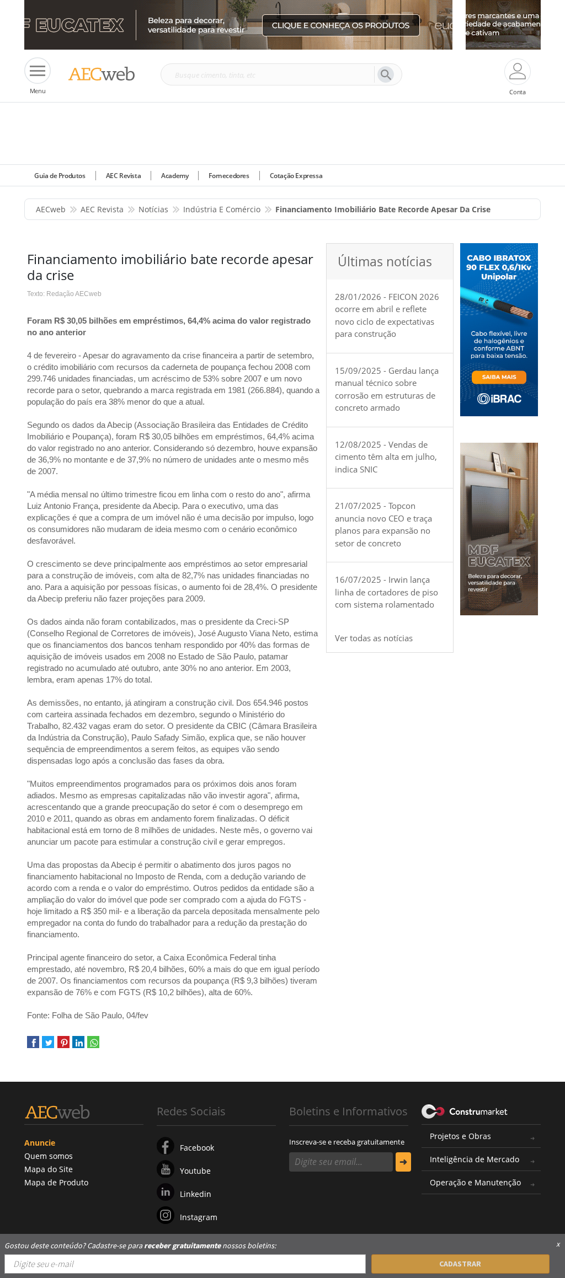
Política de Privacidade (162, 1255)
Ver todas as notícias (374, 637)
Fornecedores (229, 175)
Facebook (197, 1147)
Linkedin (195, 1194)
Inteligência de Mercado (474, 1159)
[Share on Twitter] (48, 1046)
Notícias (153, 209)
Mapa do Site (48, 1169)
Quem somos (48, 1156)
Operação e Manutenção (475, 1182)
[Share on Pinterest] (63, 1046)
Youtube (195, 1171)
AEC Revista (123, 175)
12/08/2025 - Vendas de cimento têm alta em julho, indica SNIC (386, 457)
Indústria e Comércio (221, 209)
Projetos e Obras (460, 1136)
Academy (174, 175)
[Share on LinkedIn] (78, 1046)
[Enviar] (403, 1162)
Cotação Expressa (296, 175)
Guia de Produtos (60, 175)
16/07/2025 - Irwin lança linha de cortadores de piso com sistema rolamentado (386, 592)
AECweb (51, 209)
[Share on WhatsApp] (93, 1046)
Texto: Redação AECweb (64, 294)
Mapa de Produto (56, 1182)
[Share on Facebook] (33, 1046)
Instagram (198, 1217)
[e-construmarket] (465, 1110)
